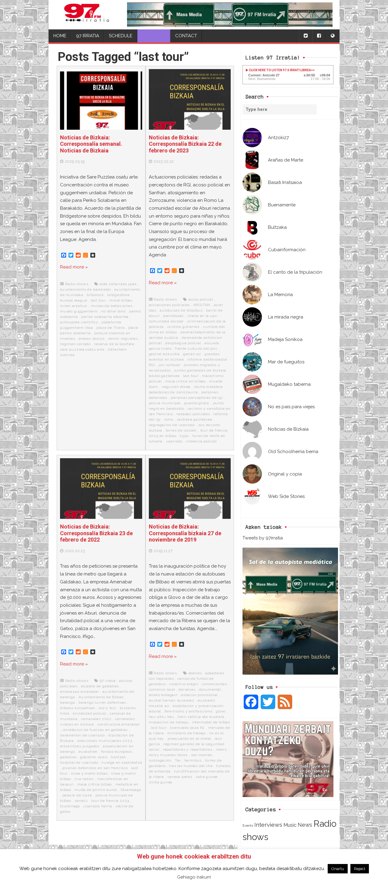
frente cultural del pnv (196, 348)
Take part (154, 35)
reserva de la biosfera (114, 344)
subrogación (160, 760)
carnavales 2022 (96, 719)
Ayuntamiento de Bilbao (101, 697)
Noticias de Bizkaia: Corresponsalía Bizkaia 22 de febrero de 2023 (185, 144)
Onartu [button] (337, 868)
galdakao (68, 757)
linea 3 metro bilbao (89, 773)
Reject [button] (359, 868)
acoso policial (201, 299)
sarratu (81, 801)
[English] (332, 35)
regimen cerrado (75, 344)
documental (210, 689)
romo (168, 419)
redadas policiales (193, 414)
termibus (193, 760)
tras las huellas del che (190, 766)
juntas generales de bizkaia (200, 370)
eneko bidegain (163, 695)
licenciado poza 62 (187, 728)
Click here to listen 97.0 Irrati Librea (279, 70)
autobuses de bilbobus (181, 310)
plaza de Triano (110, 327)
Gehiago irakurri (194, 877)
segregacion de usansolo (172, 425)
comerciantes (214, 684)
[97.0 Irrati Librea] (86, 14)
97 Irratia (87, 35)
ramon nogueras (123, 338)
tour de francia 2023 (110, 801)
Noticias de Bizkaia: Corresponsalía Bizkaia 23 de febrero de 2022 (96, 533)
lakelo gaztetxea (164, 376)
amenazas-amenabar (79, 691)
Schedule (120, 35)
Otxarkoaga (131, 790)
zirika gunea (160, 782)
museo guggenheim (79, 311)
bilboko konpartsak (77, 708)
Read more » (74, 267)
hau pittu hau (161, 717)
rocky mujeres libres (168, 755)
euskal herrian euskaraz (171, 700)
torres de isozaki (181, 430)
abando (195, 673)
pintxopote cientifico (79, 322)
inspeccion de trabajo (169, 722)
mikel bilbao (120, 300)
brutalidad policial (89, 713)
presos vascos (91, 338)
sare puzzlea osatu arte (82, 349)
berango (67, 702)
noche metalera (208, 387)
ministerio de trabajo (186, 733)
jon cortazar (170, 365)
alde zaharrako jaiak (118, 284)
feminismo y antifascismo (188, 711)
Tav (178, 760)
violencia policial (201, 441)
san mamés (201, 755)
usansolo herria (97, 806)
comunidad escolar (166, 321)
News (305, 825)
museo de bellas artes (111, 306)
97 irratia (108, 681)
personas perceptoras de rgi (197, 397)
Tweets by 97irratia (262, 538)
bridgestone (118, 295)
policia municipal (165, 403)
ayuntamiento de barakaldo (85, 289)
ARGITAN (202, 305)
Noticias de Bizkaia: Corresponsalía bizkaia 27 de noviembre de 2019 (185, 533)
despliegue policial (183, 343)
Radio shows (77, 284)
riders (221, 749)
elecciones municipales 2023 (104, 741)
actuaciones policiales (169, 305)
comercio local (162, 689)
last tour (98, 300)
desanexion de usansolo (82, 735)
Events (247, 825)
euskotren (88, 751)
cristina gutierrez (183, 327)
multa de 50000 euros (96, 790)
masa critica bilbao (94, 784)
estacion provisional (199, 695)
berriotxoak (173, 316)
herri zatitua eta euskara (201, 717)
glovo (221, 711)
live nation (84, 779)
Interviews (268, 824)
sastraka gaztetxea (194, 419)
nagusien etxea (176, 387)
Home (59, 35)
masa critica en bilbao (185, 381)
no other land (113, 311)
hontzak (118, 757)
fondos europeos (116, 751)
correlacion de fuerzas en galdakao (95, 730)
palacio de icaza (77, 795)
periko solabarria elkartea (105, 317)
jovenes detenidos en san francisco (95, 768)
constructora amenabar (118, 724)
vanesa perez (179, 777)
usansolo (174, 441)
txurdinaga (70, 806)
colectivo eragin (184, 684)
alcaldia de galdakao (100, 686)
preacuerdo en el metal (189, 738)
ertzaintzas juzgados (79, 746)
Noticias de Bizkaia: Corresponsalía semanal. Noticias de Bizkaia (91, 144)
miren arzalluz (73, 306)
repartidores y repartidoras (187, 749)
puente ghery (197, 403)
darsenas (187, 689)
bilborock (95, 295)
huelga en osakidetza (122, 762)
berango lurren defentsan (102, 702)
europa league (73, 300)
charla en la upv (202, 316)
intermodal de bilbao (211, 722)
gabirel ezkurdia (164, 354)
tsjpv (184, 436)
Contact (186, 35)
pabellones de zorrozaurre (173, 392)
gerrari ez (192, 354)
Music (289, 825)
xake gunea (207, 777)
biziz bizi (107, 708)
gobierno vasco (94, 757)
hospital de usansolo (79, 762)
